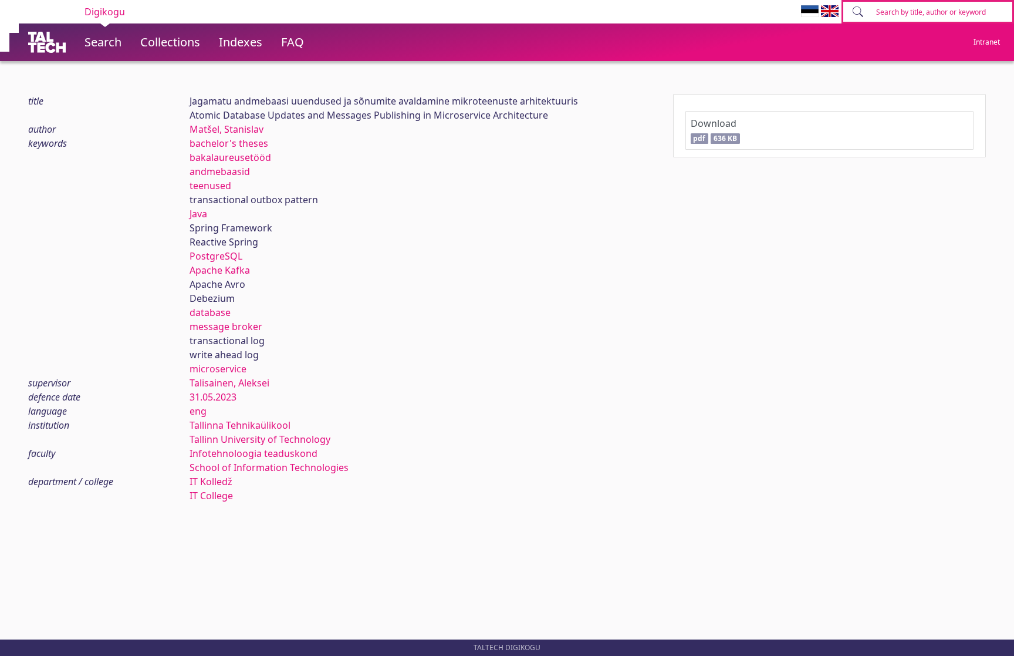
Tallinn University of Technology (260, 439)
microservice (218, 368)
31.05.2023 (213, 397)
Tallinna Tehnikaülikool (240, 425)
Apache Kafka (220, 270)
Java (198, 213)
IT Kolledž (211, 481)
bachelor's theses (229, 143)
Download (714, 130)
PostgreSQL (216, 256)
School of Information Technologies (269, 467)
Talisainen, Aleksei (229, 382)
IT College (211, 495)
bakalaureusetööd (230, 157)
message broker (226, 326)
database (210, 312)
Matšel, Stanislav (226, 129)
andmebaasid (220, 171)
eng (198, 411)
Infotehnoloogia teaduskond (253, 453)
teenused (210, 185)
